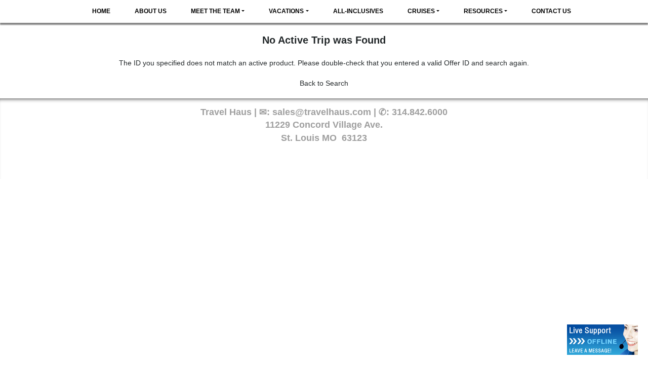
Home (101, 11)
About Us (151, 11)
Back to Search (324, 83)
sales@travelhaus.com (321, 112)
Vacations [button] (286, 11)
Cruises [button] (421, 11)
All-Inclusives (358, 11)
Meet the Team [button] (215, 11)
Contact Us (551, 11)
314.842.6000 (420, 112)
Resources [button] (483, 11)
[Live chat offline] (602, 339)
